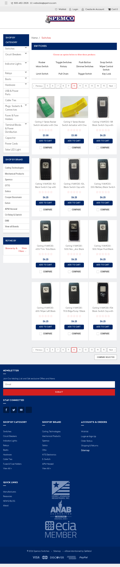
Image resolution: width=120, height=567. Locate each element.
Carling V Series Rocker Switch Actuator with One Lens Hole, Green (45, 124)
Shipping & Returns (89, 446)
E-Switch (46, 459)
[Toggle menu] (6, 3)
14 (98, 86)
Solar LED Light (13, 150)
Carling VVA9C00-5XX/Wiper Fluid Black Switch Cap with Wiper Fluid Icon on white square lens (103, 248)
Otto (44, 450)
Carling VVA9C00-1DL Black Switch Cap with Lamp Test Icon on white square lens (74, 186)
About (6, 506)
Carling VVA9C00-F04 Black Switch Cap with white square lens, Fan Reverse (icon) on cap (102, 310)
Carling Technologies (14, 167)
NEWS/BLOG (9, 501)
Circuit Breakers (13, 55)
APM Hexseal (11, 209)
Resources (7, 496)
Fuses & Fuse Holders (11, 118)
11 (80, 86)
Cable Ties (10, 100)
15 (104, 86)
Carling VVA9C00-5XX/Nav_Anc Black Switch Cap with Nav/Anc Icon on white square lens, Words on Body (74, 248)
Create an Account (94, 9)
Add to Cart (45, 141)
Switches (10, 49)
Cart (114, 9)
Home (35, 38)
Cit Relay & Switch (13, 214)
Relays (9, 73)
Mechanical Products (14, 173)
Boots (8, 79)
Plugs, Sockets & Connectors (13, 108)
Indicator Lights (13, 64)
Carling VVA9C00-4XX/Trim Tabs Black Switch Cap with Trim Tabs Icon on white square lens (45, 248)
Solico (8, 191)
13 (92, 86)
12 (86, 86)
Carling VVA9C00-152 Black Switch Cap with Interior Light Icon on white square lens (45, 186)
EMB (7, 220)
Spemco (8, 179)
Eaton (7, 203)
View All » (7, 469)
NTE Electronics (49, 455)
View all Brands (12, 226)
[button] (16, 250)
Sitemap (85, 450)
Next (111, 86)
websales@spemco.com (44, 3)
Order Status (86, 441)
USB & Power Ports (11, 93)
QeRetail (88, 551)
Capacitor (10, 138)
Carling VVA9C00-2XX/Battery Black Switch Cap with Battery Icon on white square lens (103, 186)
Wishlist (62, 9)
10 (74, 86)
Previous (38, 86)
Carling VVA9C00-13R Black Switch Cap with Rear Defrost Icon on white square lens (103, 124)
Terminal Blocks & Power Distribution (13, 128)
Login (75, 9)
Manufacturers (9, 492)
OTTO (7, 185)
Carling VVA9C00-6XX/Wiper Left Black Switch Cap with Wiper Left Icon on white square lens (45, 310)
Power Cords (11, 144)
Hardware (10, 85)
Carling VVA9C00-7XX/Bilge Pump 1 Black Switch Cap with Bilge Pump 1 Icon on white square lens (74, 310)
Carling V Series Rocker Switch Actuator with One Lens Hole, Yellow (74, 124)
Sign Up (92, 436)
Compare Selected (105, 357)
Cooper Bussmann (13, 197)
